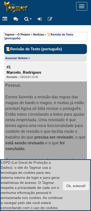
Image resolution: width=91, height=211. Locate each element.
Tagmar (9, 34)
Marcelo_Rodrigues (24, 72)
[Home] (4, 6)
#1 (9, 67)
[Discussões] (16, 19)
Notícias (38, 34)
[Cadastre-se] (50, 19)
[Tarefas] (5, 19)
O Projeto (23, 34)
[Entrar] (39, 19)
